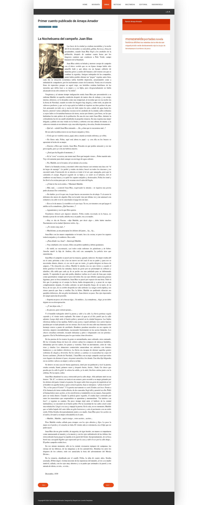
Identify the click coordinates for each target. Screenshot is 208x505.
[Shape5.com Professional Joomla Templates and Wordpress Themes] (42, 497)
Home (85, 5)
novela (159, 39)
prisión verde (136, 45)
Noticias (117, 5)
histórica (129, 42)
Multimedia (130, 5)
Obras (106, 5)
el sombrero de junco (142, 48)
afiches (137, 42)
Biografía (96, 5)
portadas (149, 39)
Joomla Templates (87, 500)
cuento (55, 27)
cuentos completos (45, 27)
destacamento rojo (149, 45)
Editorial (143, 5)
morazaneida (134, 39)
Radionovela (157, 5)
